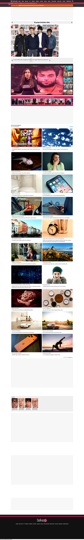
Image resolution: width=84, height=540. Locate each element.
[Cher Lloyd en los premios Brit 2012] (41, 101)
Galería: (42, 97)
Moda (17, 524)
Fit (24, 524)
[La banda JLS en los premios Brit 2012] (54, 101)
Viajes (56, 524)
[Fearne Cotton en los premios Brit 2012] (61, 101)
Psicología (46, 524)
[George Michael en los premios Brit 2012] (68, 101)
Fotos (15, 3)
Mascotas (52, 524)
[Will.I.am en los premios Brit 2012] (34, 101)
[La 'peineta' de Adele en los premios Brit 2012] (14, 101)
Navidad (60, 524)
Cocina (34, 524)
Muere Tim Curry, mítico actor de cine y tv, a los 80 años (28, 5)
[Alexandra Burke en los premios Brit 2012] (48, 101)
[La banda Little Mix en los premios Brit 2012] (28, 101)
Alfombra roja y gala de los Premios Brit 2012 (27, 3)
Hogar (38, 524)
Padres (30, 524)
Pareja (26, 524)
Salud (41, 524)
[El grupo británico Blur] (21, 101)
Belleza (21, 524)
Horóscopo (65, 524)
